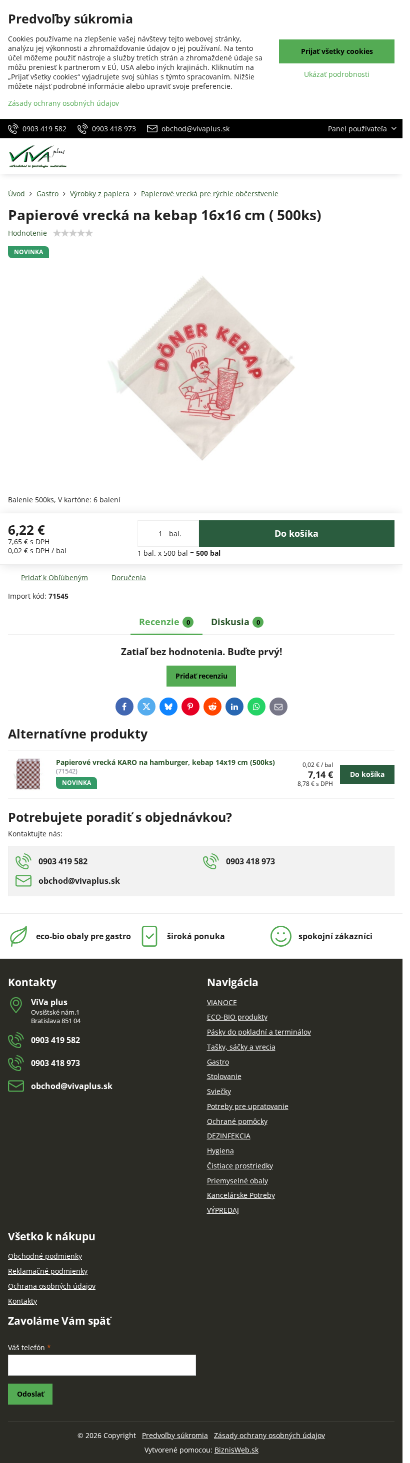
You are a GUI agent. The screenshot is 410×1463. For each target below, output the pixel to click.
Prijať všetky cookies (337, 51)
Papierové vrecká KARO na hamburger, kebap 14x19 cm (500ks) (165, 762)
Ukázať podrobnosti (337, 74)
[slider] (73, 233)
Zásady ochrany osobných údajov (269, 1435)
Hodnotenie (27, 233)
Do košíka (296, 533)
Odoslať (30, 1394)
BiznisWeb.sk (236, 1450)
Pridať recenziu (202, 676)
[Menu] (390, 156)
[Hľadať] (342, 156)
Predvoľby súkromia (175, 1435)
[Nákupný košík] (366, 156)
